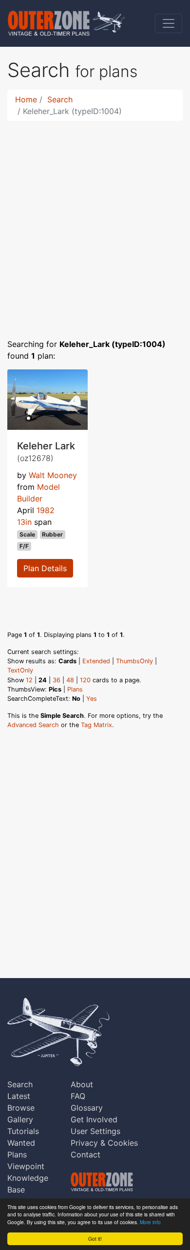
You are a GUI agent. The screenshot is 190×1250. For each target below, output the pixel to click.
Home (26, 99)
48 (70, 680)
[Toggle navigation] (168, 23)
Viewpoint (25, 1166)
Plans (75, 689)
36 (56, 680)
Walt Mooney (53, 475)
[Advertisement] (95, 224)
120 (85, 680)
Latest (18, 1096)
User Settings (95, 1131)
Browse (21, 1108)
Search (60, 99)
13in (24, 522)
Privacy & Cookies (104, 1143)
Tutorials (23, 1131)
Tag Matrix (96, 725)
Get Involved (94, 1119)
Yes (91, 698)
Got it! (95, 1238)
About (82, 1084)
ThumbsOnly (134, 661)
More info (150, 1222)
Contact (85, 1154)
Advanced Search (33, 725)
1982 (46, 510)
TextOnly (20, 670)
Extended (96, 661)
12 (29, 680)
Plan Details (45, 568)
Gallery (20, 1119)
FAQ (78, 1096)
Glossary (87, 1108)
